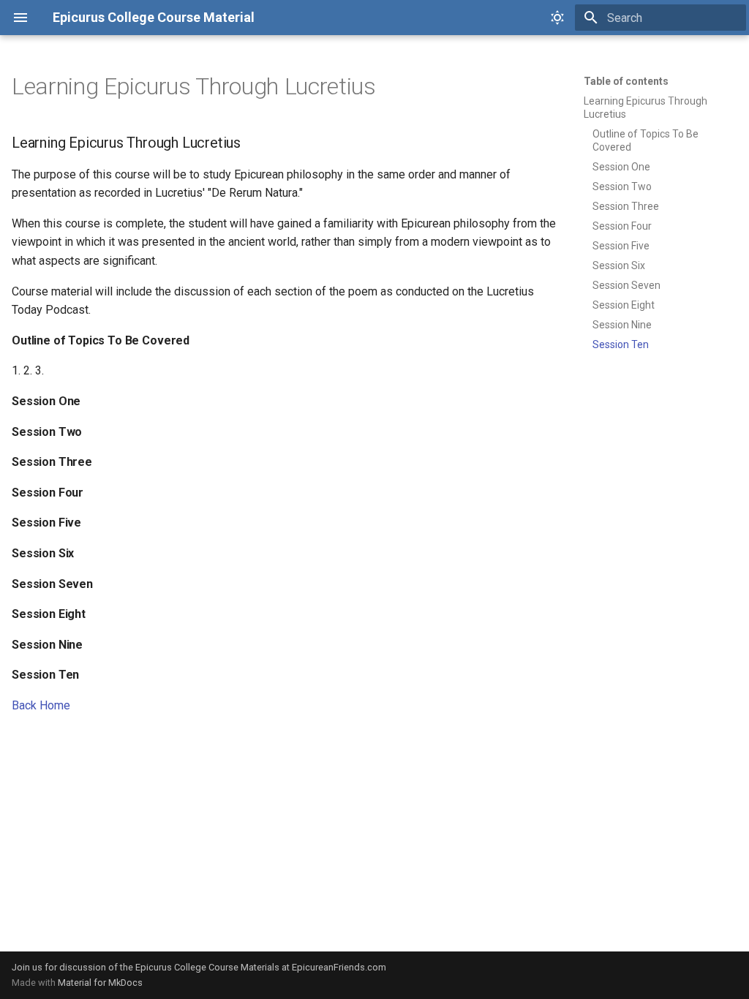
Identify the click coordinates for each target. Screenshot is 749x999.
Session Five (621, 246)
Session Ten (620, 344)
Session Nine (622, 325)
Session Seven (626, 285)
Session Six (618, 265)
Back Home (41, 705)
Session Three (625, 206)
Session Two (622, 186)
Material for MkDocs (100, 982)
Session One (621, 167)
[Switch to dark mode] (557, 17)
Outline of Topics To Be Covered (645, 140)
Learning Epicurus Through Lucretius (645, 107)
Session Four (622, 226)
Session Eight (623, 305)
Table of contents (626, 81)
